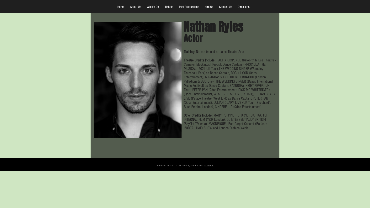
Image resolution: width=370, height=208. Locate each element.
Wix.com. (209, 165)
